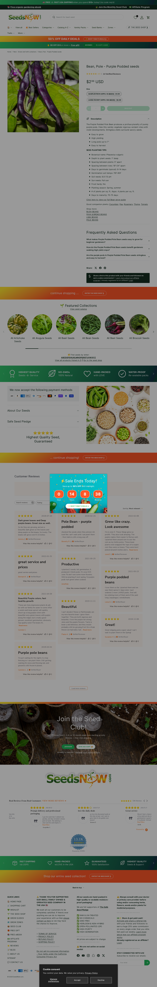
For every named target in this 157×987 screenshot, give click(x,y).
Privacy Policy (91, 973)
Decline (101, 980)
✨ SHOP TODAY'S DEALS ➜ (78, 506)
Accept (77, 980)
